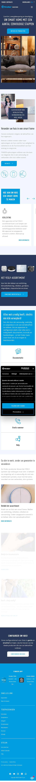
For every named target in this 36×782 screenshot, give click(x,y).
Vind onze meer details (13, 294)
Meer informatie (24, 240)
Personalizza (17, 412)
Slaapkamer (4, 717)
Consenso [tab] (5, 373)
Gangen (3, 721)
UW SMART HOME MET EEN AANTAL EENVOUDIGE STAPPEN (18, 31)
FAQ (2, 754)
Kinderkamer (4, 724)
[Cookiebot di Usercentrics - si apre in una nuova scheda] (21, 368)
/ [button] (28, 2)
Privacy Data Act (12, 683)
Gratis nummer (18, 423)
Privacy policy (4, 762)
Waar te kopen (5, 701)
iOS (15, 678)
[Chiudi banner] (33, 368)
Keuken (3, 731)
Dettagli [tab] (14, 373)
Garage (3, 734)
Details (7, 163)
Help (18, 441)
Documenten (4, 747)
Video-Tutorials (5, 750)
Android (11, 678)
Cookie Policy (12, 762)
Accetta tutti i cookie (18, 405)
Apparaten (4, 698)
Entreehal (4, 714)
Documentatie (18, 354)
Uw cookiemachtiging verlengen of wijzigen (11, 765)
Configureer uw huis (18, 654)
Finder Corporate (7, 2)
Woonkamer (4, 727)
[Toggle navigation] (32, 7)
